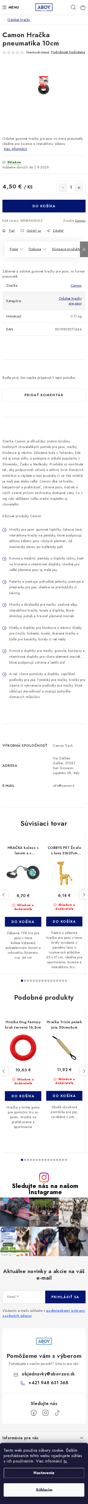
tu (65, 1461)
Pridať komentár (44, 395)
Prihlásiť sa (65, 1297)
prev (4, 895)
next (84, 895)
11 (54, 981)
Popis (14, 249)
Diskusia (35, 249)
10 (51, 981)
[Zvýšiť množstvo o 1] (79, 187)
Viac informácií (15, 148)
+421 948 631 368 (48, 1383)
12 (57, 981)
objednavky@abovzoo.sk (48, 1374)
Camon (80, 220)
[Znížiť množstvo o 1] (62, 187)
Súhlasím (44, 1490)
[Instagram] (45, 1413)
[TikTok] (57, 1413)
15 (66, 981)
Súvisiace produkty (66, 249)
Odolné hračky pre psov (70, 301)
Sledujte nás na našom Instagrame (45, 1189)
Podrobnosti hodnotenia (68, 52)
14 (63, 981)
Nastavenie (44, 1473)
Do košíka (44, 206)
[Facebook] (34, 1413)
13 (60, 981)
